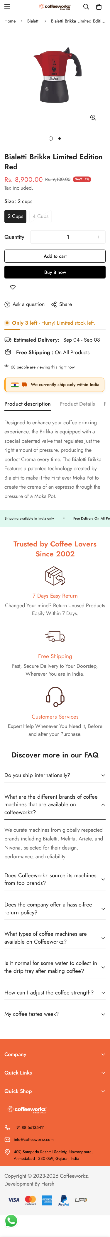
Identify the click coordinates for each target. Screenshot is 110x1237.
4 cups (42, 217)
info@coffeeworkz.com (34, 1139)
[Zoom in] (93, 117)
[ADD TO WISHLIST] (12, 287)
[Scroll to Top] (99, 1206)
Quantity (14, 237)
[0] (99, 6)
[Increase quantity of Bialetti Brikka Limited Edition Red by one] (98, 237)
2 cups (17, 217)
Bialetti (33, 21)
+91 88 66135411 (29, 1127)
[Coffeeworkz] (55, 6)
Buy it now (55, 272)
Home (10, 21)
